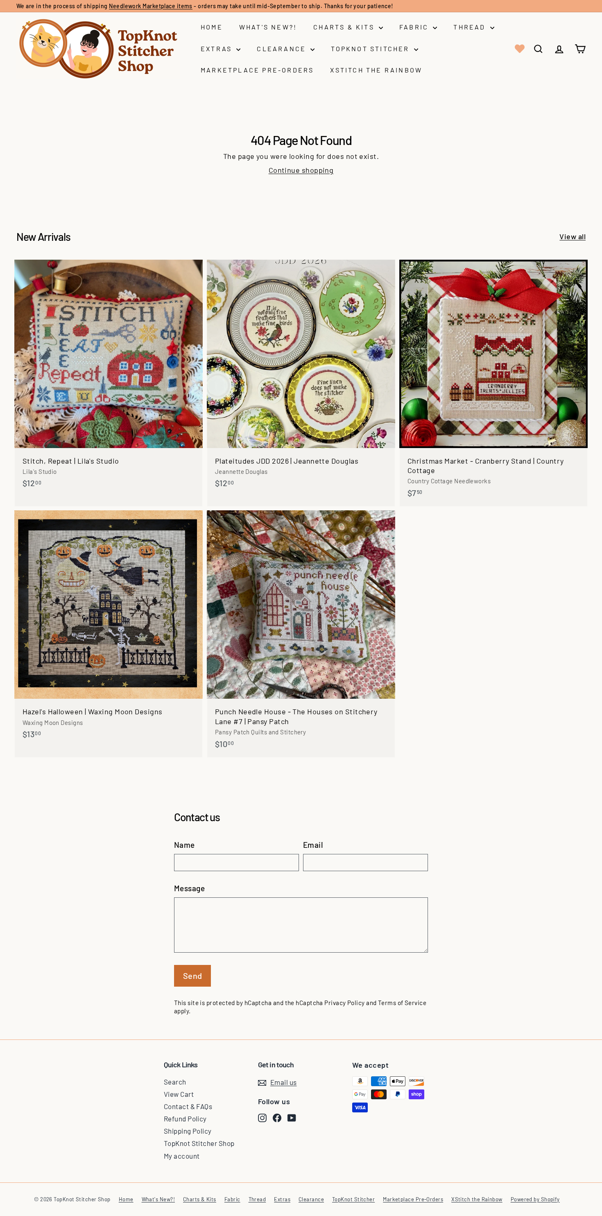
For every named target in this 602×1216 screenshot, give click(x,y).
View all (572, 236)
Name (184, 844)
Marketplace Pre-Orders (257, 70)
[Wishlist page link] (519, 49)
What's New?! (268, 27)
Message (189, 888)
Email (313, 844)
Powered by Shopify (535, 1199)
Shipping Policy (188, 1131)
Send (192, 975)
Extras (217, 48)
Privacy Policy (344, 1002)
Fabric (415, 27)
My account (182, 1156)
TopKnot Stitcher (371, 48)
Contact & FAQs (188, 1106)
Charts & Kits (345, 27)
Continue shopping (301, 169)
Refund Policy (185, 1118)
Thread (470, 27)
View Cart (179, 1094)
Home (212, 27)
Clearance (282, 48)
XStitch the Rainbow (376, 70)
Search (175, 1082)
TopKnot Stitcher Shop (199, 1143)
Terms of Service (402, 1002)
